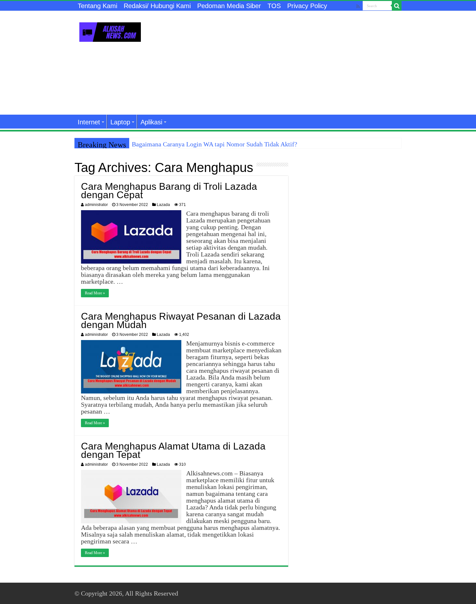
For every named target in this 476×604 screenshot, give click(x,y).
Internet (89, 122)
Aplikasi (151, 122)
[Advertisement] (279, 62)
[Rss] (358, 6)
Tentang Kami (97, 5)
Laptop (120, 122)
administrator (96, 204)
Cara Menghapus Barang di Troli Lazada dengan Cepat (169, 190)
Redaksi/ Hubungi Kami (157, 5)
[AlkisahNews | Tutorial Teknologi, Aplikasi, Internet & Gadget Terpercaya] (110, 31)
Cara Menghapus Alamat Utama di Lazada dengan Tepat (173, 450)
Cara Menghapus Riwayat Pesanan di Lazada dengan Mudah (181, 320)
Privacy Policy (307, 5)
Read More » (95, 293)
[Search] (397, 6)
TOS (274, 5)
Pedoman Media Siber (229, 5)
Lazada (163, 204)
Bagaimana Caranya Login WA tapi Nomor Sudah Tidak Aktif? (214, 144)
